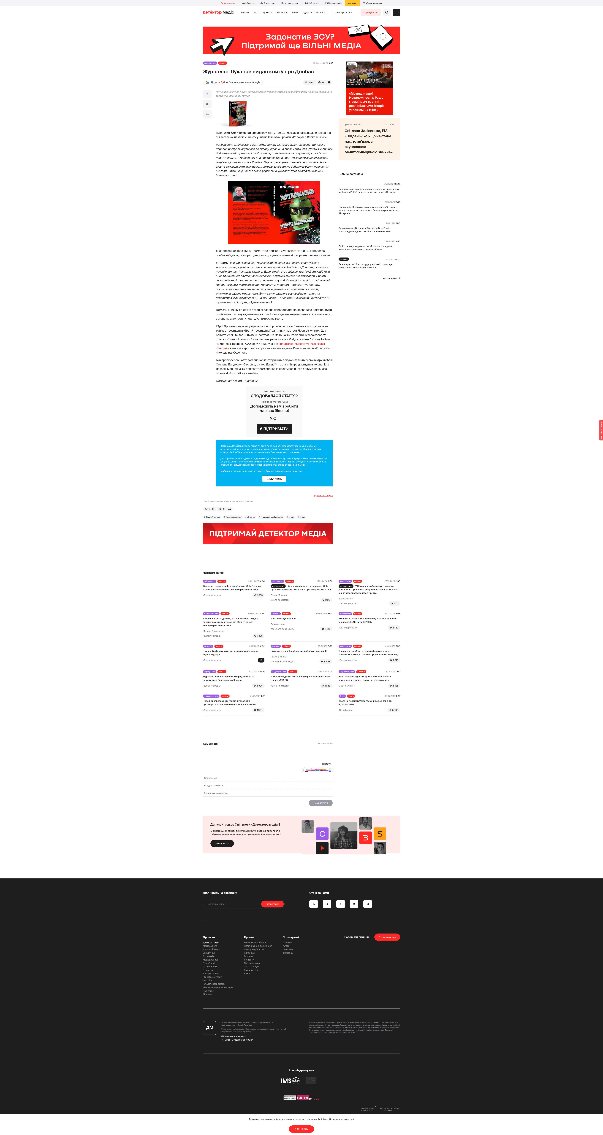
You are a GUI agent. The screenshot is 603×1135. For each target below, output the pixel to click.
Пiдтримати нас (387, 937)
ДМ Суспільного (267, 3)
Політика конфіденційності (258, 945)
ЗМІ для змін (209, 952)
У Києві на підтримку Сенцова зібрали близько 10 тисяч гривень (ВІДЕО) (301, 678)
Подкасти (307, 12)
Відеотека (208, 970)
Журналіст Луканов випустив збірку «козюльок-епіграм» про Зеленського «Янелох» (229, 678)
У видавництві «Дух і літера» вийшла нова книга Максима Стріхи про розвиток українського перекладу (369, 653)
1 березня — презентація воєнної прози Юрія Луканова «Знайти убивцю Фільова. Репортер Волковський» (232, 588)
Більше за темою (351, 174)
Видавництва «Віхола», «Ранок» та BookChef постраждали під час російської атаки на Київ (365, 230)
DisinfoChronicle (311, 3)
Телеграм (288, 949)
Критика (267, 12)
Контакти (249, 959)
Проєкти (209, 937)
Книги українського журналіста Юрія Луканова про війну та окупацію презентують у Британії (301, 588)
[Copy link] (207, 114)
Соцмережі (291, 937)
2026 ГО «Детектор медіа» (239, 1039)
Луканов (251, 517)
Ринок (294, 12)
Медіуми (207, 994)
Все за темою (390, 278)
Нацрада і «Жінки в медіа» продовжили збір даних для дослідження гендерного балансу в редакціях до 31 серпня (369, 210)
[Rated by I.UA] (314, 1099)
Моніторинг (282, 12)
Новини (245, 12)
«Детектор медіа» (323, 495)
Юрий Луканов (213, 517)
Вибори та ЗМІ (211, 973)
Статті (256, 12)
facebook (287, 942)
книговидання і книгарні (272, 517)
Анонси (222, 581)
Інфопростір (322, 12)
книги (291, 517)
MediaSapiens (248, 3)
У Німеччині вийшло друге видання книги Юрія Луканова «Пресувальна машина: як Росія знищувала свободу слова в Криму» (368, 589)
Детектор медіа (228, 3)
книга (302, 517)
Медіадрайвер (210, 959)
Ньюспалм (208, 990)
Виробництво (210, 63)
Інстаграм (288, 952)
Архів (247, 973)
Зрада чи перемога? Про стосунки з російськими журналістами (365, 703)
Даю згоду (301, 1129)
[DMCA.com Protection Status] (289, 1099)
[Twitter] (207, 104)
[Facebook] (207, 94)
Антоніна (352, 3)
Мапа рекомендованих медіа (218, 987)
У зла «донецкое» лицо (283, 618)
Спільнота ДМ (222, 843)
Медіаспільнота (211, 613)
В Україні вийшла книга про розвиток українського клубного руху (230, 653)
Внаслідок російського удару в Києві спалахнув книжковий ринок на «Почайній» (365, 266)
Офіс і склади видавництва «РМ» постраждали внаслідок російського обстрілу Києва (365, 248)
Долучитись (274, 478)
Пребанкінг (209, 956)
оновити (326, 763)
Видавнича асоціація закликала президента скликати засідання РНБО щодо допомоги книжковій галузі (369, 191)
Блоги (342, 696)
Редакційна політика (255, 942)
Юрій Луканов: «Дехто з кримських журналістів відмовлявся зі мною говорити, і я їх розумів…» (365, 678)
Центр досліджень (289, 3)
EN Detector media (333, 3)
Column (286, 613)
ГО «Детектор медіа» (372, 3)
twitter (286, 945)
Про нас (249, 937)
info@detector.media (235, 1036)
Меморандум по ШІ (254, 949)
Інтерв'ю (361, 672)
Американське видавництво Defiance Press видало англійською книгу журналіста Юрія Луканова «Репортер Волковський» (230, 622)
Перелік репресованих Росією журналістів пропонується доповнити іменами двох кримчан (229, 703)
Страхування (371, 12)
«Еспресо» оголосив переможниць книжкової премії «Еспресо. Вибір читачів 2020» (368, 620)
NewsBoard (209, 963)
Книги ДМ (249, 952)
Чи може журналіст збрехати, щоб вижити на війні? (299, 651)
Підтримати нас (252, 963)
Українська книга (234, 517)
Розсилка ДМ (251, 970)
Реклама (248, 956)
